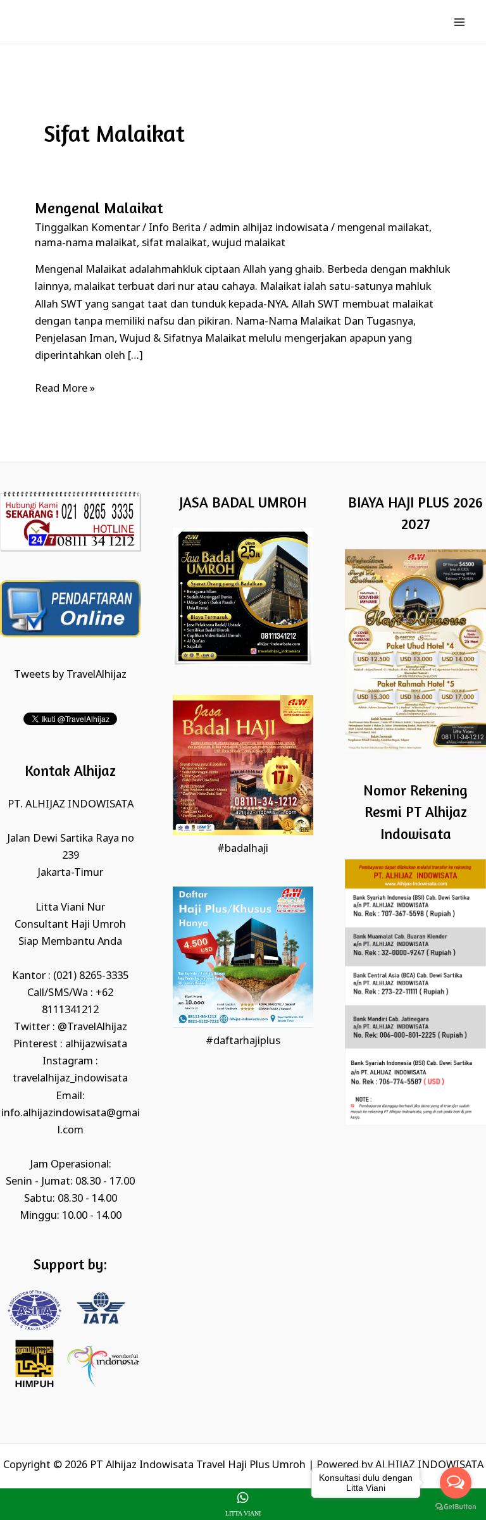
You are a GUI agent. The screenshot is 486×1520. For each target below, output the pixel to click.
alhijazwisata (96, 1044)
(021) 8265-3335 (90, 976)
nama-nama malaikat (86, 243)
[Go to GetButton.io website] (455, 1507)
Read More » (65, 388)
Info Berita (175, 228)
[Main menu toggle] (459, 22)
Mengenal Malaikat (99, 208)
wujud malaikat (248, 243)
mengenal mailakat (383, 228)
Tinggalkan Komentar (87, 228)
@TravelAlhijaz (92, 1027)
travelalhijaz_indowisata (70, 1078)
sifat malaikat (174, 243)
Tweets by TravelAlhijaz (70, 675)
